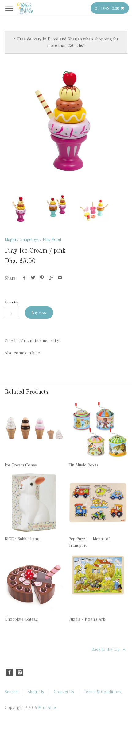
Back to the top (106, 649)
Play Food (52, 239)
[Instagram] (19, 672)
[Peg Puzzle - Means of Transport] (97, 502)
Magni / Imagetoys (22, 239)
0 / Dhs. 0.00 (107, 8)
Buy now (39, 312)
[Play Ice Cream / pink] (66, 124)
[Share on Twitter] (33, 278)
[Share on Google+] (51, 278)
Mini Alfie (47, 707)
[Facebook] (9, 672)
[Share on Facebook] (24, 278)
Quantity (12, 302)
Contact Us (64, 691)
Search (11, 691)
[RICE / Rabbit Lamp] (34, 502)
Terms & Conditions (102, 691)
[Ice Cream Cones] (34, 428)
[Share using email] (60, 278)
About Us (36, 691)
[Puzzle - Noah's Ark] (97, 583)
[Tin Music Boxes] (97, 428)
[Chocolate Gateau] (34, 583)
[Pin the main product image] (42, 278)
